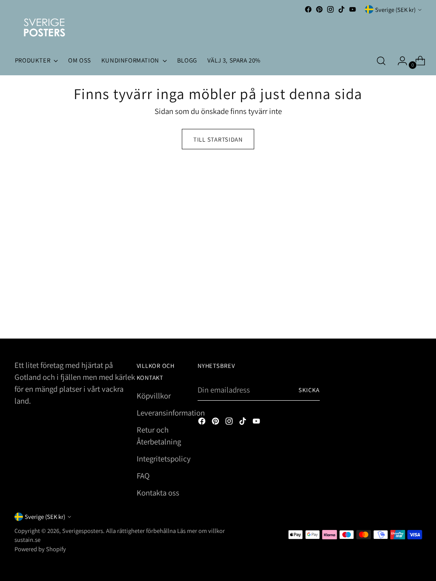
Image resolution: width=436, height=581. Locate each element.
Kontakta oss (158, 492)
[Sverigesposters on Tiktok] (341, 9)
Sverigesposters (82, 531)
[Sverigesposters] (44, 27)
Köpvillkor (154, 395)
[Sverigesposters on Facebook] (308, 9)
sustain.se (27, 539)
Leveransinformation (171, 412)
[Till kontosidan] (398, 60)
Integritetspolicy (164, 458)
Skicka (309, 390)
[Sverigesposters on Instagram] (330, 9)
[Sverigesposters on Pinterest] (319, 9)
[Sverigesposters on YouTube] (352, 9)
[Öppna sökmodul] (381, 60)
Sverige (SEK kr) (395, 10)
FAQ (143, 475)
